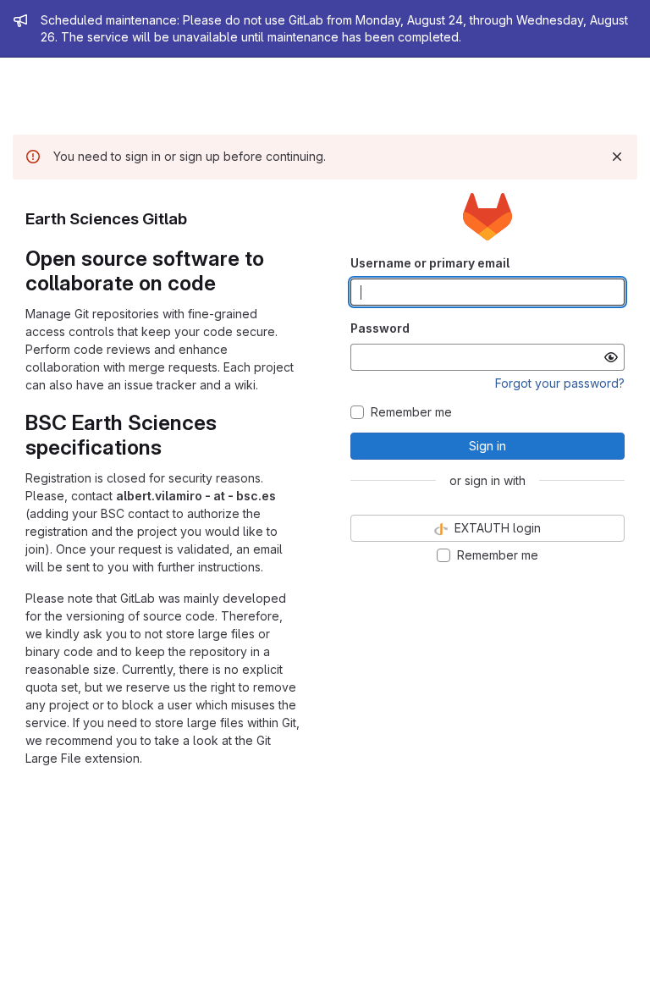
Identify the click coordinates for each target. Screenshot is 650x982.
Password (380, 328)
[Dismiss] (617, 156)
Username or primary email (430, 263)
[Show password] (611, 357)
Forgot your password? (560, 383)
